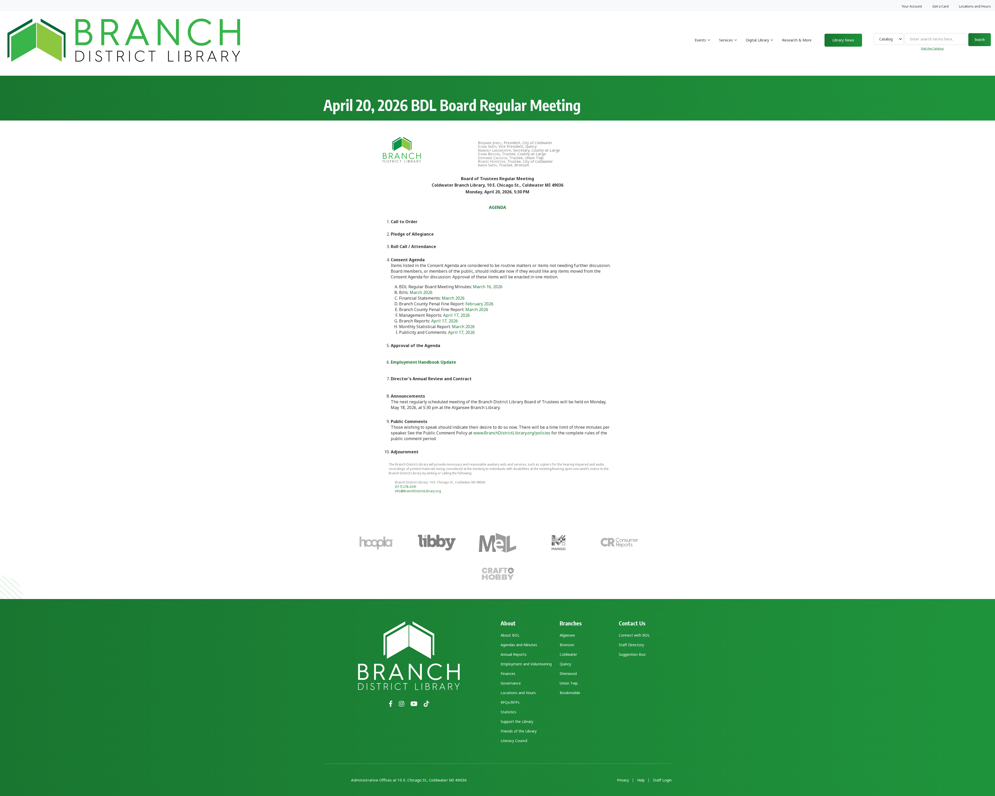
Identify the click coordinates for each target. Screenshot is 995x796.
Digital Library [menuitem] (759, 45)
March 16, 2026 (487, 287)
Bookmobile (570, 692)
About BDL (510, 635)
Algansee (567, 635)
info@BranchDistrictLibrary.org (418, 491)
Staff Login (662, 780)
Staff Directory (631, 644)
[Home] (124, 40)
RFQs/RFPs (510, 702)
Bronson (567, 644)
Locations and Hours (975, 6)
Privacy (623, 780)
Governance (511, 683)
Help (641, 780)
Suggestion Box (632, 654)
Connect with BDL (634, 635)
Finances (508, 673)
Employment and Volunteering (526, 663)
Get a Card (940, 6)
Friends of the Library (519, 731)
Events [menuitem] (702, 45)
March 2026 (421, 292)
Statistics (508, 711)
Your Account (912, 6)
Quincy (565, 663)
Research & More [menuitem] (797, 40)
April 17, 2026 (456, 315)
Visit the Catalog (932, 48)
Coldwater (568, 654)
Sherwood (568, 673)
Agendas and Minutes (519, 644)
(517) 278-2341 (406, 486)
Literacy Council (514, 740)
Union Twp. (569, 683)
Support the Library (517, 721)
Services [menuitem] (728, 45)
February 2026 (479, 304)
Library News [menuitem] (843, 40)
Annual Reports (514, 654)
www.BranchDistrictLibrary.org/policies (511, 433)
